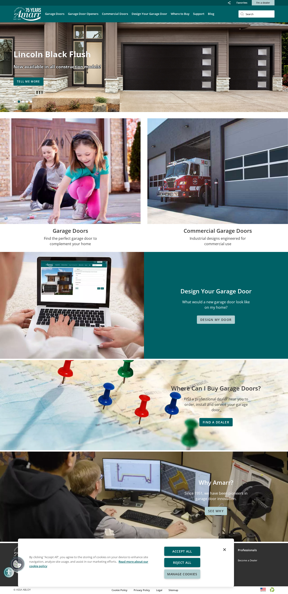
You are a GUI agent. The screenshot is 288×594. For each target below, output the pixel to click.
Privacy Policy (142, 590)
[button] (229, 3)
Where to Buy (180, 14)
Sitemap (173, 590)
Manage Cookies (182, 574)
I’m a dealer (263, 2)
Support (198, 14)
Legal (159, 590)
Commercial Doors (115, 14)
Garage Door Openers (83, 14)
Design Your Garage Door (149, 14)
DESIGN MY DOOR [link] (216, 320)
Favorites (241, 2)
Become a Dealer (247, 560)
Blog (211, 14)
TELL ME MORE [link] (28, 81)
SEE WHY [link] (216, 511)
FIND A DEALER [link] (216, 422)
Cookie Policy (119, 590)
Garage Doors (54, 14)
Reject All (182, 562)
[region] (126, 563)
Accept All (182, 551)
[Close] (225, 550)
